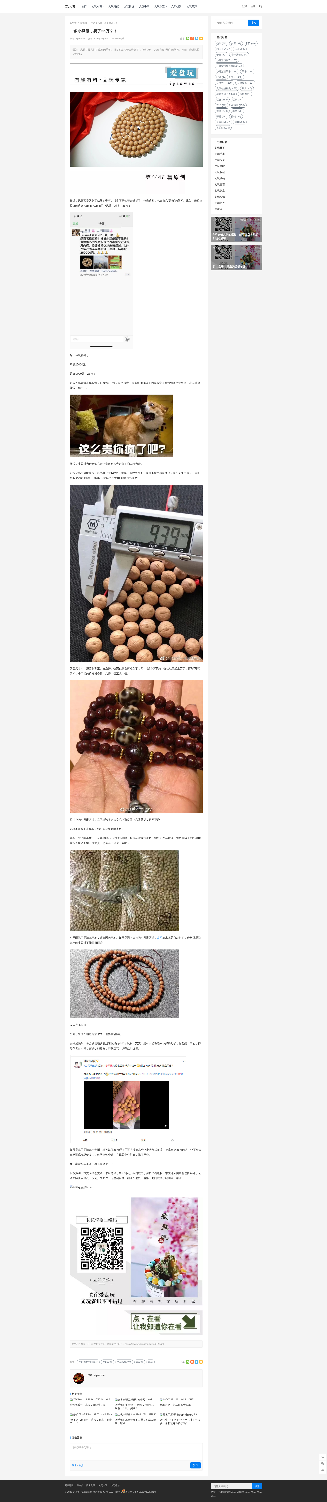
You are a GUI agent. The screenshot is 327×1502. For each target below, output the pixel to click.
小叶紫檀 (239, 54)
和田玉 (223, 49)
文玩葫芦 (192, 6)
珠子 (221, 105)
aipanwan (80, 38)
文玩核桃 (129, 6)
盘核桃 (139, 1362)
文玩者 (70, 6)
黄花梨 (223, 127)
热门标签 (115, 1485)
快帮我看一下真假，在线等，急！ (89, 1404)
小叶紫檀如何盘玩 (88, 1362)
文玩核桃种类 (124, 1362)
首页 (84, 6)
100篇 (80, 1485)
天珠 (240, 49)
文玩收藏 (220, 172)
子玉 (221, 54)
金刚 (240, 122)
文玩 (236, 77)
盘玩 (159, 937)
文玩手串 (144, 6)
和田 (251, 43)
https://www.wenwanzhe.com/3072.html (144, 1344)
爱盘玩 (83, 22)
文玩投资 (176, 6)
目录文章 (90, 1485)
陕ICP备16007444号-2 (111, 1492)
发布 (195, 1465)
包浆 (221, 43)
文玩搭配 (113, 6)
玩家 (237, 99)
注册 (253, 6)
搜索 (253, 22)
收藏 (221, 77)
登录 (244, 6)
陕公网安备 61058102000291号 (141, 1492)
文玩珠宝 (159, 6)
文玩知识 (97, 6)
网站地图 (69, 1485)
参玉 (236, 43)
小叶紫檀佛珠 (226, 60)
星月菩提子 (225, 94)
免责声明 (102, 1485)
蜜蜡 (236, 116)
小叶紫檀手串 (226, 71)
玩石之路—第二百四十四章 (175, 1404)
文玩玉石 (220, 184)
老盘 (237, 110)
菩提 (221, 116)
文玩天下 (224, 82)
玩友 (222, 99)
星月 (247, 88)
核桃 (245, 94)
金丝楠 (223, 122)
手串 (247, 71)
